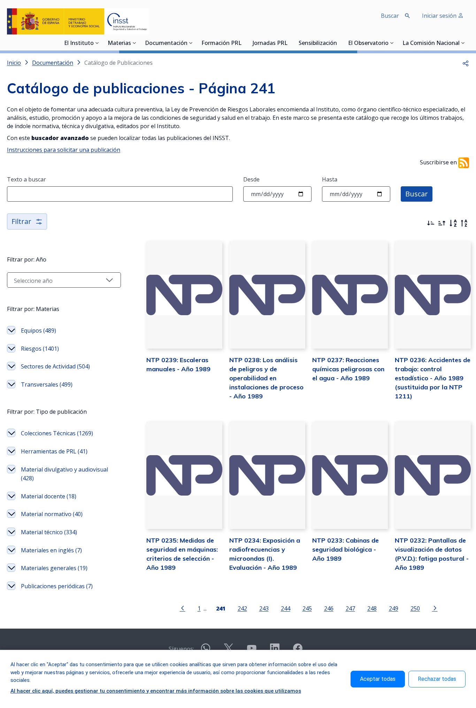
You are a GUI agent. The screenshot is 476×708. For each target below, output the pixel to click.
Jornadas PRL (270, 43)
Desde (251, 179)
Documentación (166, 43)
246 (328, 608)
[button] (465, 63)
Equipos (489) (38, 330)
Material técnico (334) (49, 532)
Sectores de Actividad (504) (55, 366)
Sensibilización (318, 43)
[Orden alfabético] (453, 223)
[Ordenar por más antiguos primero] (442, 223)
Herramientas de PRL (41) (54, 451)
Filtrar (21, 221)
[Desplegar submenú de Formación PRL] (243, 42)
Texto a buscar (26, 179)
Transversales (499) (46, 384)
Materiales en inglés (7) (51, 550)
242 (242, 608)
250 (415, 608)
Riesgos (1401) (40, 348)
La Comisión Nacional (431, 43)
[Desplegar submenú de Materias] (134, 42)
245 (307, 608)
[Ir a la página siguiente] (434, 608)
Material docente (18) (48, 496)
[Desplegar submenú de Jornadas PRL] (289, 42)
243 (264, 608)
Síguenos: (181, 649)
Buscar (416, 194)
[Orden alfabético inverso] (464, 223)
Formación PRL (221, 43)
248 (372, 608)
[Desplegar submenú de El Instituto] (97, 42)
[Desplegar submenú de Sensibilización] (339, 42)
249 (393, 608)
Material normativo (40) (52, 514)
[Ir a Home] (78, 21)
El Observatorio (368, 43)
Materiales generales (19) (54, 568)
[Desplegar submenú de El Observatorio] (392, 42)
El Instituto (79, 43)
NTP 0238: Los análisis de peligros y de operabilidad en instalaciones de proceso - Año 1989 (266, 378)
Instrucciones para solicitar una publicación (63, 150)
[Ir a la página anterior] (182, 608)
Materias (119, 43)
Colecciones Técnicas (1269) (57, 433)
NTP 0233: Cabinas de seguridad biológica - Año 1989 (345, 549)
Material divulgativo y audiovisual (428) (64, 474)
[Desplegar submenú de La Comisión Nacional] (463, 42)
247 (350, 608)
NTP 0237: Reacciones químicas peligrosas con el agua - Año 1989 (348, 369)
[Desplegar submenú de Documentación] (190, 42)
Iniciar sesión (440, 16)
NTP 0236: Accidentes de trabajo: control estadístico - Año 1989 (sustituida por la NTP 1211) (432, 378)
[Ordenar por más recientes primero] (431, 223)
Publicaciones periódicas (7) (57, 586)
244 (285, 608)
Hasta (329, 179)
